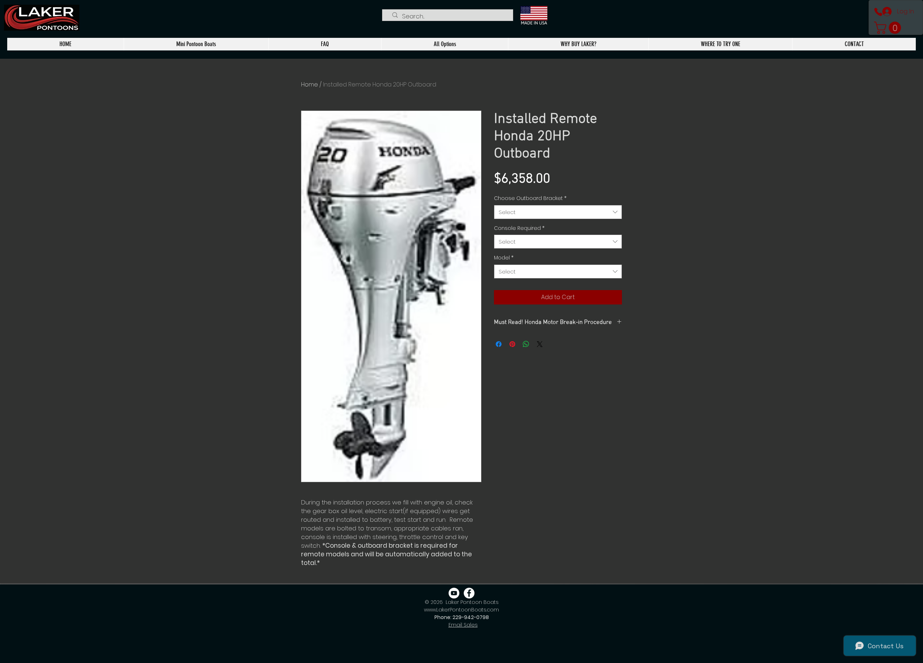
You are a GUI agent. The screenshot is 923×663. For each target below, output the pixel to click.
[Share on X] (539, 344)
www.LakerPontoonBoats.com (461, 609)
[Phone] (878, 12)
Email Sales (463, 624)
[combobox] (558, 212)
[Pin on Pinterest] (512, 344)
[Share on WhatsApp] (526, 344)
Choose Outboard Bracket (530, 198)
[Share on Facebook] (498, 344)
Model (503, 257)
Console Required (519, 228)
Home (309, 84)
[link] (889, 28)
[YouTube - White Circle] (454, 593)
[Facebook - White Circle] (469, 593)
